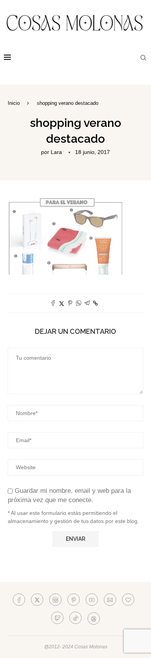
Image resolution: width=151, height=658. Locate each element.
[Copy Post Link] (95, 303)
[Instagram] (55, 599)
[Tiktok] (75, 618)
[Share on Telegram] (87, 303)
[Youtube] (92, 599)
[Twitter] (37, 599)
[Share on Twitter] (61, 303)
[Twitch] (57, 618)
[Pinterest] (73, 599)
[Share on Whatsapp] (78, 303)
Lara (56, 152)
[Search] (143, 57)
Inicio (14, 103)
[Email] (110, 599)
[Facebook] (19, 599)
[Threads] (94, 618)
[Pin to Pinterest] (70, 303)
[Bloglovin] (128, 599)
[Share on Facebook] (53, 303)
